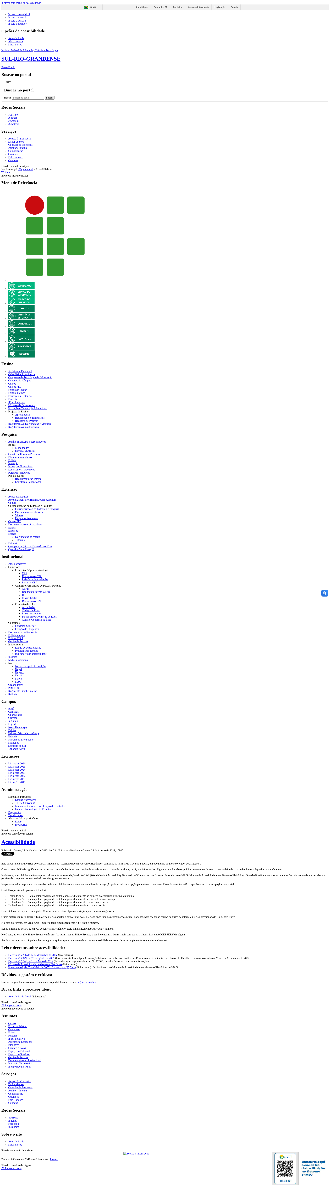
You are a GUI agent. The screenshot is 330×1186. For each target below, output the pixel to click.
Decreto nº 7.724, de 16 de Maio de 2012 (30, 961)
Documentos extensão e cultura (25, 524)
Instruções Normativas (20, 466)
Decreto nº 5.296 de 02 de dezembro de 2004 (33, 955)
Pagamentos (14, 812)
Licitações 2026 (16, 763)
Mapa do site (15, 44)
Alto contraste (15, 41)
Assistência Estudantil (20, 371)
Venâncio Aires (16, 748)
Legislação (219, 7)
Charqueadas (15, 714)
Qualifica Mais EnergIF (21, 549)
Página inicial (25, 169)
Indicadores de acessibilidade (31, 653)
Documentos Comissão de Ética (39, 616)
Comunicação (15, 150)
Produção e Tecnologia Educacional (27, 408)
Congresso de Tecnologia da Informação (30, 377)
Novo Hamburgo (17, 727)
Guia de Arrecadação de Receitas (33, 809)
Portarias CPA (29, 582)
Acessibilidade (16, 38)
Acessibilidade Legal (19, 996)
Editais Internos (16, 392)
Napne (18, 678)
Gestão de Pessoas (18, 641)
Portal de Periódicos (19, 472)
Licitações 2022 (16, 775)
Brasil (93, 7)
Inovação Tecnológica (20, 1063)
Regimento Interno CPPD (36, 591)
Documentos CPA (32, 576)
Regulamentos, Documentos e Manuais (29, 423)
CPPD (25, 588)
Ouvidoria (13, 154)
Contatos (13, 160)
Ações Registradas (18, 496)
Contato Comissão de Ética (36, 619)
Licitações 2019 (16, 782)
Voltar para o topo (11, 1005)
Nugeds (19, 672)
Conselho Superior (25, 625)
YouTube (13, 1117)
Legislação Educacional (28, 481)
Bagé (11, 708)
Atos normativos (17, 563)
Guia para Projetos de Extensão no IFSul (30, 546)
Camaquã (13, 711)
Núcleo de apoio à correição (30, 666)
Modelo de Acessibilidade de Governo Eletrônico (35, 964)
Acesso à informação (198, 7)
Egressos (13, 530)
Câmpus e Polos (17, 1048)
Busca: (8, 97)
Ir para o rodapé (18, 23)
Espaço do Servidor (19, 1054)
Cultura (12, 502)
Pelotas (12, 730)
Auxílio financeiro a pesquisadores (27, 441)
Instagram (13, 1126)
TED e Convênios (25, 802)
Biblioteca (13, 1044)
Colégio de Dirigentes (27, 629)
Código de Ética (31, 610)
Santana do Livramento (21, 739)
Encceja (12, 399)
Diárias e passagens (25, 799)
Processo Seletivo (17, 1026)
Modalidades (22, 447)
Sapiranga (13, 742)
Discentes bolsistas (25, 450)
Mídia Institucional (18, 660)
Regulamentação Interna (28, 478)
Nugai (18, 669)
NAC (18, 681)
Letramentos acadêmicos (21, 469)
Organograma (15, 684)
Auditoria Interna (17, 147)
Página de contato (86, 982)
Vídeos (19, 515)
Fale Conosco (15, 157)
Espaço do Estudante (19, 1051)
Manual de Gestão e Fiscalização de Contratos (40, 806)
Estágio (12, 533)
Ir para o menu (17, 17)
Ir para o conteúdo (19, 14)
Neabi (18, 675)
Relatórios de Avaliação (35, 579)
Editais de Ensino (17, 389)
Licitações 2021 (16, 779)
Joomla (54, 1159)
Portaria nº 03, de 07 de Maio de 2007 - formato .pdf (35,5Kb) (42, 967)
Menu (7, 172)
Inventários (21, 824)
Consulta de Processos (20, 144)
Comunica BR (160, 7)
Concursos (14, 1029)
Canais (234, 7)
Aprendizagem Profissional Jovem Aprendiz (32, 499)
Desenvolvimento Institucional (24, 1060)
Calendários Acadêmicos (21, 374)
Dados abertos (16, 141)
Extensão (13, 543)
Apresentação (22, 414)
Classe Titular (29, 598)
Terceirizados (15, 815)
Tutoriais (20, 539)
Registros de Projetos (26, 420)
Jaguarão (13, 720)
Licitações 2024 (16, 769)
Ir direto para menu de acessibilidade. (21, 2)
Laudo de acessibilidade (28, 647)
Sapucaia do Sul (17, 745)
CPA (24, 573)
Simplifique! (142, 7)
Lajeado (12, 724)
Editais (12, 460)
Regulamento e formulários (30, 417)
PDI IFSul (13, 687)
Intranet (12, 1120)
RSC (24, 594)
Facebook (13, 1123)
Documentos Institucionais (22, 632)
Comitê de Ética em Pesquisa (24, 454)
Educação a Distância (20, 396)
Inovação (13, 463)
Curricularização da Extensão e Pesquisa (37, 508)
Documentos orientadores (29, 512)
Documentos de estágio (27, 536)
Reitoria (12, 694)
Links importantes (31, 613)
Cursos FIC (14, 386)
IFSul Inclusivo (16, 402)
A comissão (28, 607)
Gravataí (13, 717)
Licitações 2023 (16, 772)
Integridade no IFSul (19, 1066)
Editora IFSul (15, 638)
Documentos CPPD (32, 601)
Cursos (12, 383)
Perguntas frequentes (26, 518)
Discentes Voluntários (20, 457)
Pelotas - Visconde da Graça (23, 733)
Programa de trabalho (26, 650)
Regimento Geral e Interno (22, 691)
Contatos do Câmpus (19, 380)
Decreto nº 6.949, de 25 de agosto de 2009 (31, 958)
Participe (177, 7)
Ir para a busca (17, 20)
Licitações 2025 (16, 766)
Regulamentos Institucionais (23, 427)
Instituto (12, 656)
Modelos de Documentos (21, 405)
